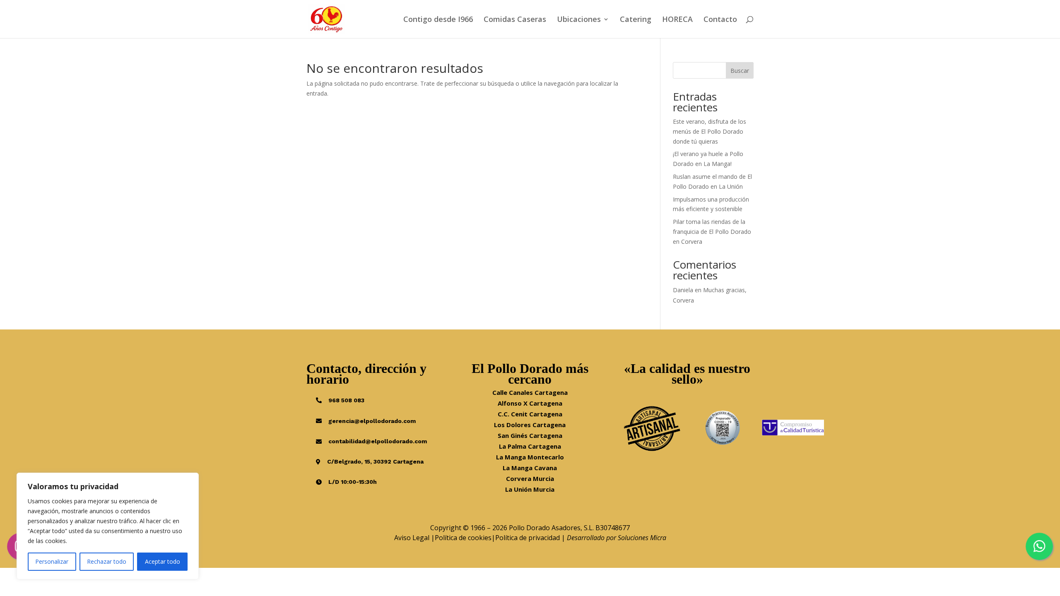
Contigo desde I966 (438, 20)
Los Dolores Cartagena (530, 425)
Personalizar (51, 561)
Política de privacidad (527, 537)
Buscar (739, 70)
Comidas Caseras (515, 20)
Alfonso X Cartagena (530, 403)
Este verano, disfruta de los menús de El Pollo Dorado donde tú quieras (709, 131)
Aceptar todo (162, 561)
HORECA (677, 20)
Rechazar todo (106, 561)
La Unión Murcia (529, 489)
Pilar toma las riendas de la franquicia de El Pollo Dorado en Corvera (712, 231)
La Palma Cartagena (530, 446)
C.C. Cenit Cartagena (530, 414)
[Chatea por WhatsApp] (1039, 546)
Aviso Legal (411, 537)
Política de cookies (463, 537)
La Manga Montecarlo (530, 457)
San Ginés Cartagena (530, 435)
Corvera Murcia (530, 478)
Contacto (720, 20)
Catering (635, 20)
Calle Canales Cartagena (530, 392)
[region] (108, 526)
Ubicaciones (579, 20)
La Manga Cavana (530, 468)
